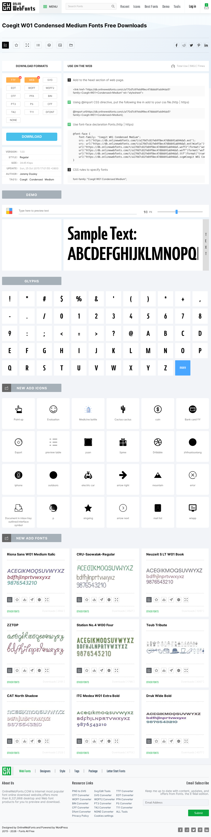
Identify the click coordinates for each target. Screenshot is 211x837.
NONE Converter (103, 811)
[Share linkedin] (206, 45)
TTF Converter (124, 791)
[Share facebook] (176, 45)
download (32, 136)
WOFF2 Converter (104, 799)
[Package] (49, 45)
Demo (166, 7)
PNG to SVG (79, 791)
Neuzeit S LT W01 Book (165, 554)
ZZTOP (12, 625)
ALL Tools (122, 811)
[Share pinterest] (199, 45)
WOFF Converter (81, 799)
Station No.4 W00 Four (95, 625)
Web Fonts (25, 771)
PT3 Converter (102, 803)
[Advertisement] (33, 245)
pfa (31, 95)
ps (31, 103)
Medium (49, 179)
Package (93, 771)
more (183, 368)
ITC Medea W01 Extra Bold (98, 696)
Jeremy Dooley (28, 173)
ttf (13, 79)
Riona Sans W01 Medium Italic (31, 554)
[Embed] (39, 599)
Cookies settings (103, 815)
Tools (177, 7)
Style (62, 771)
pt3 (13, 103)
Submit (198, 813)
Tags (76, 771)
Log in (192, 7)
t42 (13, 112)
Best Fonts (151, 7)
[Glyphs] (38, 45)
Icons (137, 7)
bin (50, 95)
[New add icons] (6, 388)
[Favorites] (16, 45)
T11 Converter (124, 807)
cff (50, 103)
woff (31, 87)
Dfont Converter (81, 811)
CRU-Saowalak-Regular (96, 554)
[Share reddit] (184, 45)
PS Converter (124, 803)
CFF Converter (80, 807)
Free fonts (20, 7)
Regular (24, 157)
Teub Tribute (156, 625)
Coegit (23, 179)
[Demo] (27, 45)
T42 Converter (102, 807)
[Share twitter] (191, 45)
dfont (50, 112)
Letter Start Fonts (116, 771)
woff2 (50, 87)
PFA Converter (124, 799)
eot (13, 87)
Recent (124, 7)
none (13, 120)
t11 (32, 112)
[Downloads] (24, 599)
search (113, 6)
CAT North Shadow (22, 696)
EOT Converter (124, 795)
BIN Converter (80, 803)
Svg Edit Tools (102, 791)
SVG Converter (102, 795)
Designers (45, 771)
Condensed (36, 179)
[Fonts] (71, 45)
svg (50, 79)
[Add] (5, 45)
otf (13, 95)
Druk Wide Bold (158, 696)
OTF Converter (80, 795)
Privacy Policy (80, 815)
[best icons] (6, 538)
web (31, 79)
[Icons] (60, 45)
